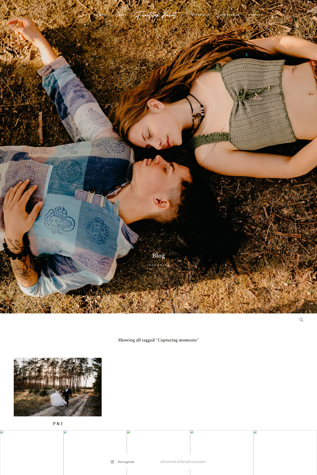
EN (85, 15)
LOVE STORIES (229, 15)
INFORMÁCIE (200, 15)
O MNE (101, 15)
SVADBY (120, 15)
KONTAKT (256, 15)
